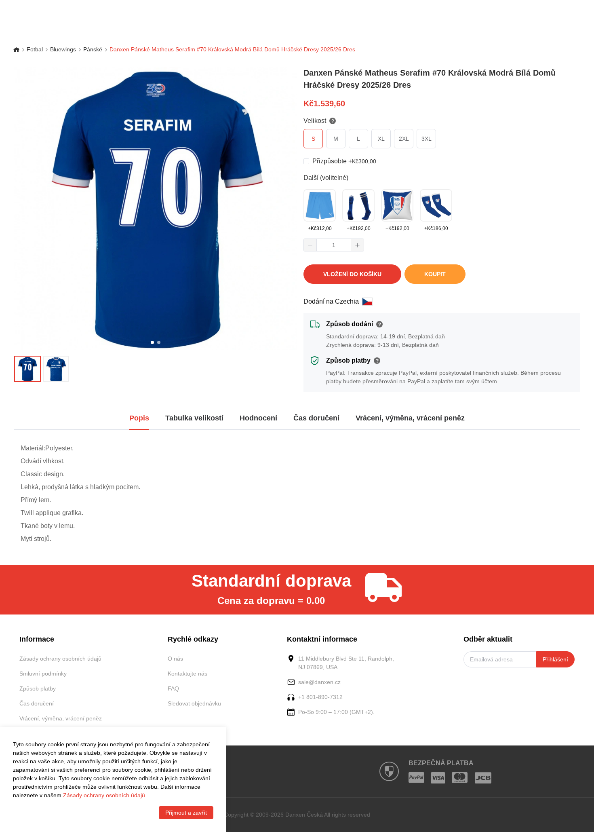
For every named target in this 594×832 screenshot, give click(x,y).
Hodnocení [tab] (258, 418)
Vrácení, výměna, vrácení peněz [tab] (410, 418)
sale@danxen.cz (319, 682)
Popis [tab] (139, 418)
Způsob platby (37, 688)
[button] (310, 245)
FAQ (173, 688)
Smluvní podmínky (43, 673)
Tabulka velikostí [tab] (194, 418)
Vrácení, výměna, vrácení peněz (60, 718)
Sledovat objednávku (194, 703)
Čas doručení (36, 703)
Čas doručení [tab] (316, 418)
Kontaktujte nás (187, 673)
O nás (175, 658)
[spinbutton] (333, 245)
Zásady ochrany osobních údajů (60, 658)
